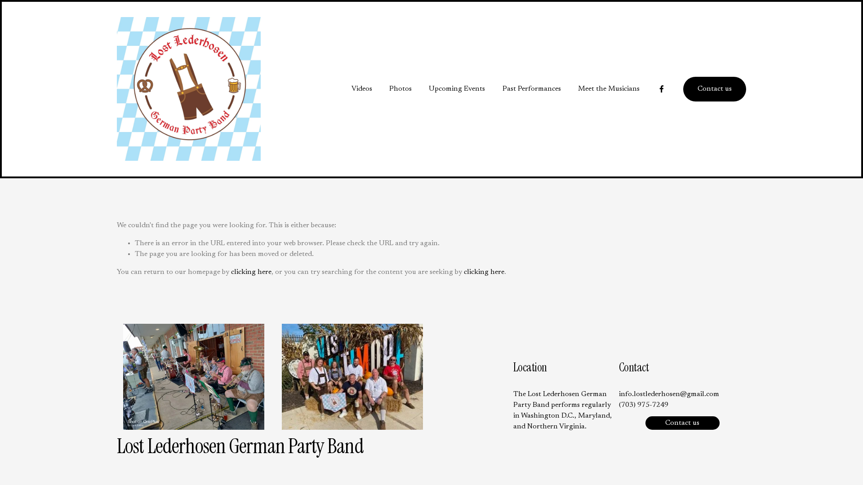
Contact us (715, 89)
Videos (361, 89)
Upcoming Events (457, 89)
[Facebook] (661, 88)
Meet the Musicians (609, 89)
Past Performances (532, 89)
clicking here (251, 272)
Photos (400, 89)
